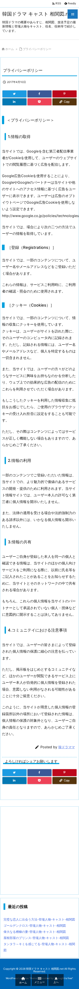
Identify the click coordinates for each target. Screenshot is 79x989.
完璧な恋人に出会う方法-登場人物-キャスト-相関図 (39, 919)
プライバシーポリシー (37, 49)
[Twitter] (14, 93)
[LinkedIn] (14, 101)
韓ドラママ (66, 747)
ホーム (9, 49)
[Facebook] (39, 93)
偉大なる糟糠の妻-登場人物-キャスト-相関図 (35, 931)
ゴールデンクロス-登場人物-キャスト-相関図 (35, 925)
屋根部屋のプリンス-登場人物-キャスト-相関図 (36, 938)
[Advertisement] (39, 850)
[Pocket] (39, 101)
